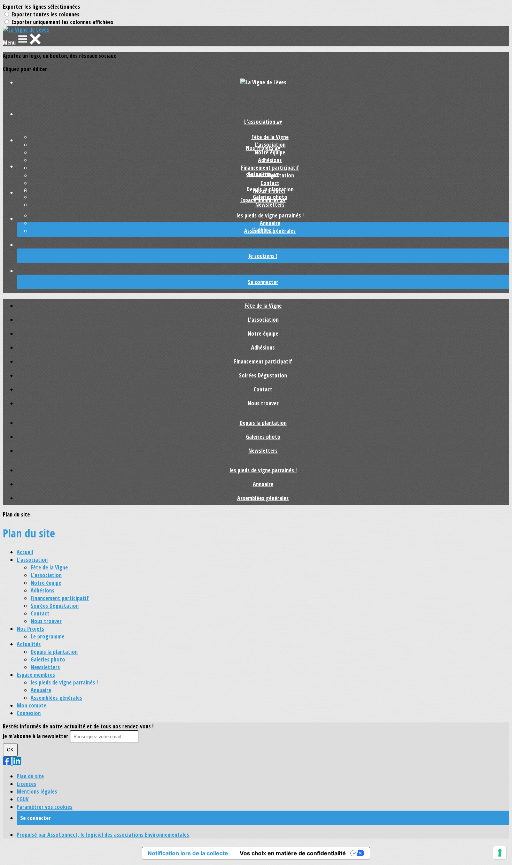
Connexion (29, 713)
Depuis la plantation (270, 189)
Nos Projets (30, 629)
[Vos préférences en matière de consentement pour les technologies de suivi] (499, 852)
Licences (26, 784)
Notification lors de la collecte (188, 853)
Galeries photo (263, 437)
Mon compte (31, 705)
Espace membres (36, 675)
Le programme (47, 636)
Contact (270, 183)
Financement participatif (270, 167)
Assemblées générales (263, 498)
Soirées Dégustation (263, 375)
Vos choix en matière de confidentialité (293, 853)
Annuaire (270, 223)
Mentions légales (37, 791)
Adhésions (270, 160)
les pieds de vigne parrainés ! (270, 215)
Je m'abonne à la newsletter (36, 736)
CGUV (23, 799)
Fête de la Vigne (270, 137)
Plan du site (30, 776)
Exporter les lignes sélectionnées (41, 6)
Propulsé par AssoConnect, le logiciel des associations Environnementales (103, 835)
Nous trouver (263, 403)
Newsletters (270, 204)
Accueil (25, 552)
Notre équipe (270, 152)
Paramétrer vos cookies (44, 807)
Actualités (29, 644)
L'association (263, 319)
